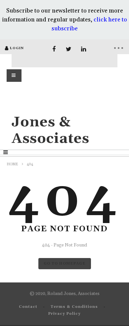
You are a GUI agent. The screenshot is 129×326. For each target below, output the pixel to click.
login (17, 48)
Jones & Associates (50, 130)
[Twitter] (68, 49)
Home (12, 164)
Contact (28, 307)
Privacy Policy (64, 313)
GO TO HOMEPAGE (65, 263)
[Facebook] (53, 49)
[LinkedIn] (83, 49)
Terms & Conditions (74, 307)
